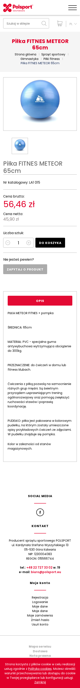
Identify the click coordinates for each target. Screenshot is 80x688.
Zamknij (40, 682)
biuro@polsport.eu (46, 572)
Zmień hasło (40, 620)
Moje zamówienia (40, 615)
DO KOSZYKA (50, 243)
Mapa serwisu (40, 646)
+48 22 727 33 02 (39, 567)
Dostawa (40, 651)
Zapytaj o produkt (25, 269)
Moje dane (40, 606)
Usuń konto (40, 624)
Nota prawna (40, 656)
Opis (40, 301)
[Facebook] (40, 512)
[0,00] (59, 23)
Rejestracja (40, 597)
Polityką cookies (40, 669)
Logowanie (40, 602)
